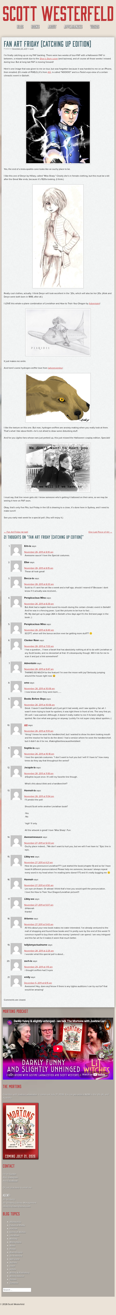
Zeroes (13, 1279)
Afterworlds (15, 1221)
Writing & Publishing (20, 1272)
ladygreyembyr (55, 368)
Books (35, 26)
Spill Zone (15, 1259)
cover (49, 58)
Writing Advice (17, 1276)
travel (12, 1266)
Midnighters (15, 1242)
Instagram (13, 1177)
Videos (94, 26)
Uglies (13, 1269)
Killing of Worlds (18, 1232)
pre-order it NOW (81, 1094)
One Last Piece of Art (100, 532)
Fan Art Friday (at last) (16, 532)
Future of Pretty (17, 1225)
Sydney (13, 1262)
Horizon (13, 1228)
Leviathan (14, 1235)
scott (32, 49)
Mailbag (13, 1238)
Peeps (13, 1249)
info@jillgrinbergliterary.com (17, 1206)
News (12, 1245)
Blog (20, 26)
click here (15, 1187)
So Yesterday (16, 1255)
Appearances (73, 26)
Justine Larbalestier (27, 1094)
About (52, 26)
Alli (49, 72)
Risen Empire (16, 1252)
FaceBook (12, 1180)
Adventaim (94, 303)
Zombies (14, 1282)
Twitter (12, 1174)
